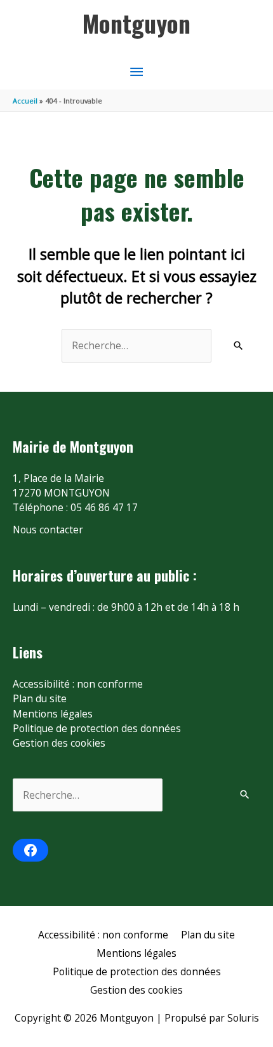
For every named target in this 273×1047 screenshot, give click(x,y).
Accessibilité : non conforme (78, 684)
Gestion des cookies (59, 743)
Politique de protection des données (97, 728)
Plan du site (40, 698)
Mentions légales (53, 714)
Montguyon (136, 23)
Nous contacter (48, 530)
